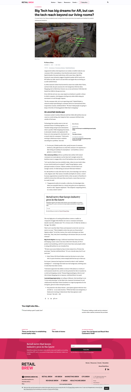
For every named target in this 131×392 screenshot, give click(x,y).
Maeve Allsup (49, 62)
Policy (56, 389)
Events (74, 2)
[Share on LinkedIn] (51, 299)
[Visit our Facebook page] (106, 369)
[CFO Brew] (86, 376)
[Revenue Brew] (52, 380)
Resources (67, 2)
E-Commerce (52, 67)
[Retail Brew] (47, 376)
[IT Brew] (64, 380)
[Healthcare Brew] (78, 380)
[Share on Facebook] (45, 299)
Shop (23, 383)
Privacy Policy (71, 387)
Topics (59, 2)
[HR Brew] (58, 376)
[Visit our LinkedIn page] (108, 369)
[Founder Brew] (66, 384)
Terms (49, 389)
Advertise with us (26, 381)
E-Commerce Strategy (60, 67)
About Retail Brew (104, 366)
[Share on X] (48, 299)
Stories (53, 2)
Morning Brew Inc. (102, 376)
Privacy (94, 380)
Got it (106, 388)
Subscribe (81, 208)
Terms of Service (96, 382)
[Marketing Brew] (72, 376)
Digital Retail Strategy (70, 67)
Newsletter (106, 363)
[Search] (107, 2)
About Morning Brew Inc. (28, 379)
